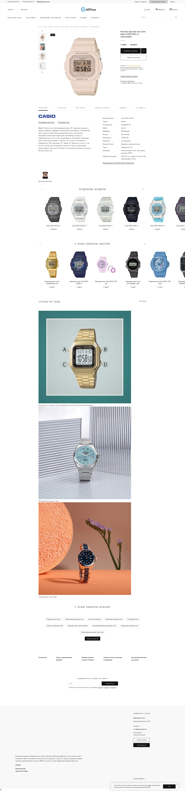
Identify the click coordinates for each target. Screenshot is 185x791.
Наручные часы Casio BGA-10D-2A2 (160, 282)
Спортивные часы (132, 619)
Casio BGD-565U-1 (131, 226)
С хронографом (94, 27)
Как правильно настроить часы (49, 501)
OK (169, 786)
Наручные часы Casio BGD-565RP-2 (79, 282)
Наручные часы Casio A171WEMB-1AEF (133, 282)
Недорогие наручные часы (129, 626)
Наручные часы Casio (53, 619)
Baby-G (51, 27)
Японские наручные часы (55, 626)
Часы (40, 27)
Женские (58, 27)
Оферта (18, 765)
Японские (65, 27)
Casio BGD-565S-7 (105, 226)
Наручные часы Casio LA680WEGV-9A (52, 282)
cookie (149, 785)
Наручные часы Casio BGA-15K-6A (106, 282)
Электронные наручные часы (74, 619)
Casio (45, 27)
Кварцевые (83, 27)
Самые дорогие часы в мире (48, 597)
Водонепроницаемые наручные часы (104, 626)
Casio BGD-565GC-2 (157, 226)
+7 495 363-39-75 (28, 2)
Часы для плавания (94, 619)
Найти (176, 17)
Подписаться (110, 683)
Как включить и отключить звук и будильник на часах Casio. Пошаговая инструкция (66, 405)
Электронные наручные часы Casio (92, 632)
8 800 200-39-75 (13, 2)
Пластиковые (74, 27)
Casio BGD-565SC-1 (53, 226)
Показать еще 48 (92, 639)
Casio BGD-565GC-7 (79, 226)
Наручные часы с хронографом (78, 626)
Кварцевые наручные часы (114, 619)
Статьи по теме (50, 301)
